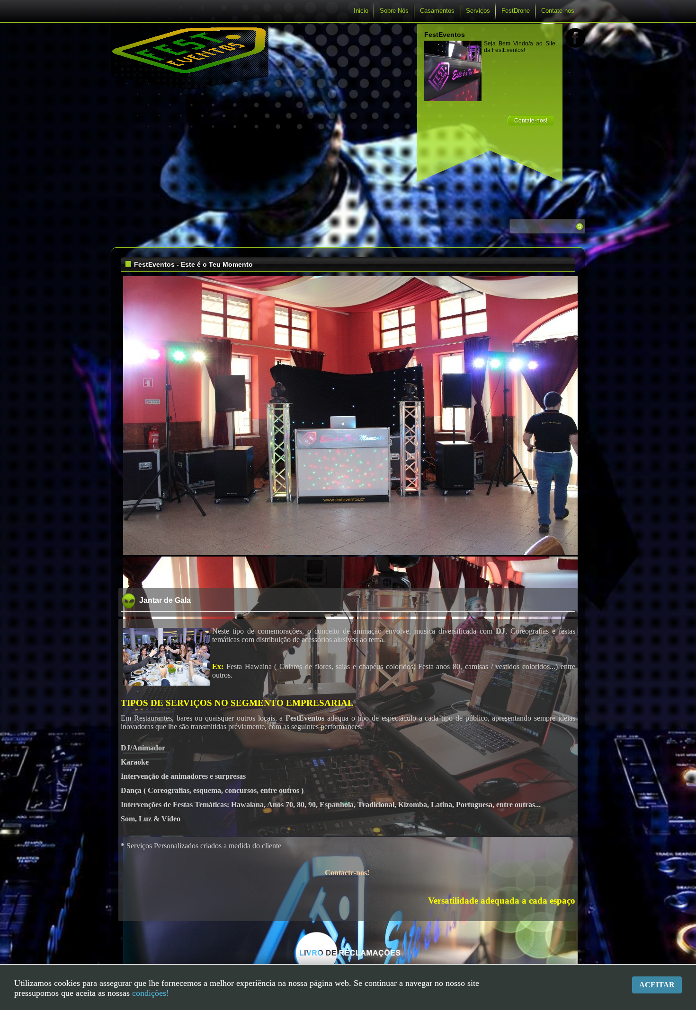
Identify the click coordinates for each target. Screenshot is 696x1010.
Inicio (361, 10)
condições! (150, 993)
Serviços (478, 10)
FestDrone (515, 10)
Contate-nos (557, 10)
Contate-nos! (530, 120)
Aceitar (657, 985)
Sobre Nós (394, 10)
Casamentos (437, 10)
